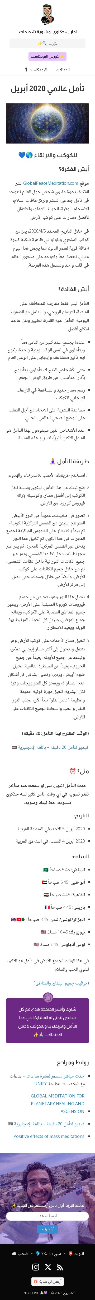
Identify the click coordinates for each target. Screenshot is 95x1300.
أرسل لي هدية (50, 1281)
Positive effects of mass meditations (48, 1137)
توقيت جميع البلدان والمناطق (61, 983)
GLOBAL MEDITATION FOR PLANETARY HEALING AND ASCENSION (57, 1104)
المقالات (63, 70)
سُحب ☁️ (19, 1254)
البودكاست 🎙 (36, 70)
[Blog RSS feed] (60, 1268)
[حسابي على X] (48, 1268)
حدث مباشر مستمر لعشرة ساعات (55, 1076)
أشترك (47, 1229)
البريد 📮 (76, 1254)
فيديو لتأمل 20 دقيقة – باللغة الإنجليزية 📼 (50, 748)
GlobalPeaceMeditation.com (50, 184)
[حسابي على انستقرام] (35, 1268)
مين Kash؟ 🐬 (48, 1254)
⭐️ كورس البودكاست (47, 56)
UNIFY (40, 1084)
